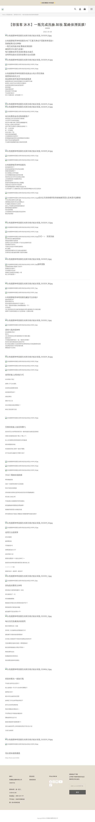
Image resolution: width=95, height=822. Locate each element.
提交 (77, 792)
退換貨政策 (32, 779)
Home (4, 14)
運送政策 (31, 776)
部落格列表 (9, 14)
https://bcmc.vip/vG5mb (12, 758)
